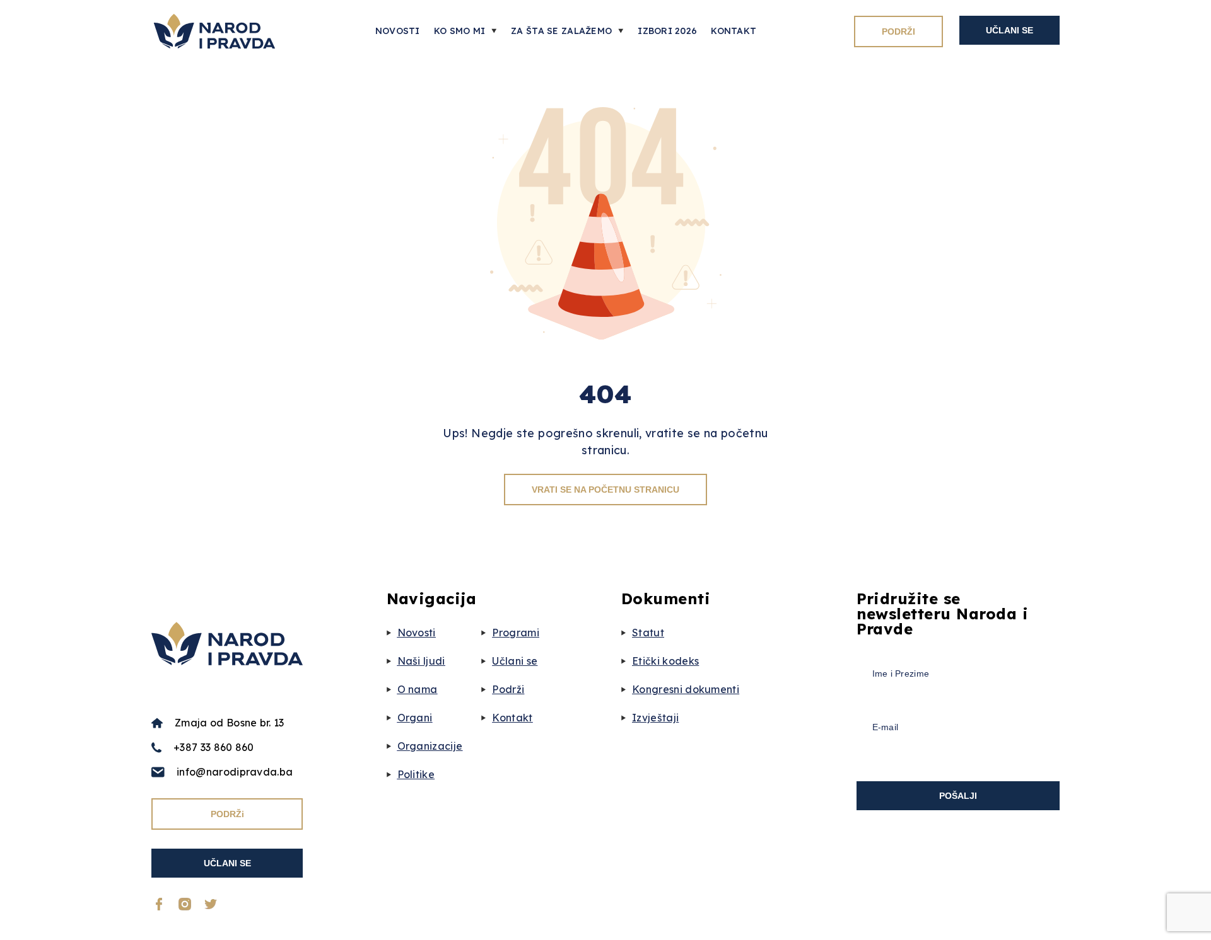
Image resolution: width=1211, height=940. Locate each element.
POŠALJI (958, 796)
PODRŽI (898, 31)
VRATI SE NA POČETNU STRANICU (605, 489)
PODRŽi (227, 814)
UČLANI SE (1009, 30)
